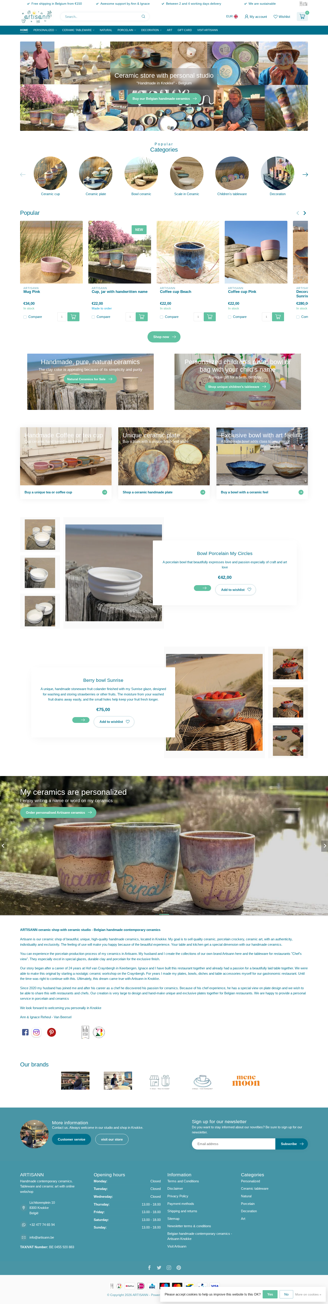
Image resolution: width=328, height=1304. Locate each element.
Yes (270, 1294)
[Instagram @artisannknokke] (36, 1032)
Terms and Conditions (183, 1181)
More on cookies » (308, 1294)
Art (169, 30)
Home (24, 30)
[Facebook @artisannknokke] (25, 1032)
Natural (106, 30)
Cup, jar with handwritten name (119, 292)
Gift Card (185, 30)
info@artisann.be (41, 1237)
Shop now (161, 337)
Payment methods (180, 1204)
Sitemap (173, 1219)
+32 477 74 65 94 (42, 1225)
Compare (35, 317)
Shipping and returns (182, 1211)
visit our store (112, 1139)
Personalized (43, 30)
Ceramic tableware (77, 30)
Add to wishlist (233, 590)
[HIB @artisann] (85, 1032)
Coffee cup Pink (242, 292)
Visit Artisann (207, 30)
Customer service (71, 1139)
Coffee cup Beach (175, 292)
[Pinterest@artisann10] (51, 1032)
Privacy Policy (177, 1196)
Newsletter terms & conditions (189, 1226)
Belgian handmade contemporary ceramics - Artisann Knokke (199, 1236)
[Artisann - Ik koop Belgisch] (98, 1032)
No (286, 1294)
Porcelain (125, 30)
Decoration (150, 30)
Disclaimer (175, 1188)
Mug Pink (31, 292)
